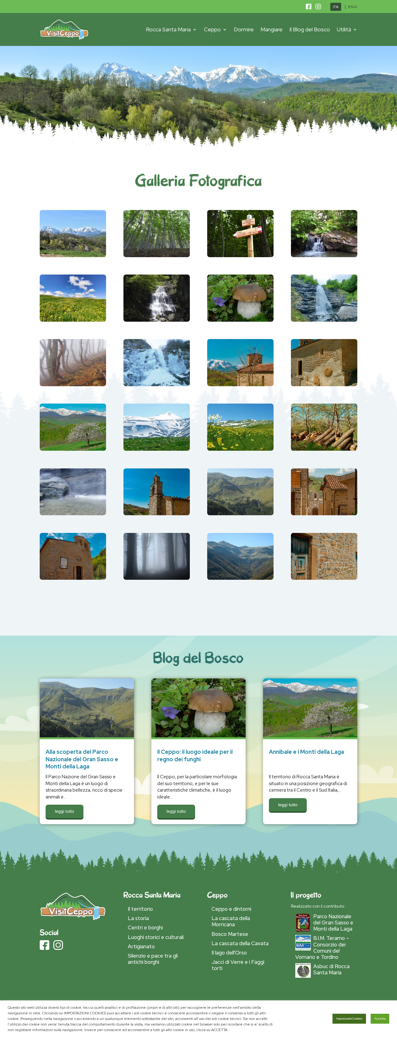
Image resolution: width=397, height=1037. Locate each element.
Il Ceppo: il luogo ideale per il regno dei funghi (195, 755)
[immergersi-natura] (240, 406)
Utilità (344, 29)
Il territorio (140, 908)
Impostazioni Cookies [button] (349, 1019)
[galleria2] (240, 471)
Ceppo (212, 29)
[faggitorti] (73, 342)
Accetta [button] (380, 1019)
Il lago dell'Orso (229, 952)
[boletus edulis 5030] (240, 277)
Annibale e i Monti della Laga (306, 752)
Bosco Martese (230, 934)
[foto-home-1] (156, 406)
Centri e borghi (145, 927)
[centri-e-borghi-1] (73, 213)
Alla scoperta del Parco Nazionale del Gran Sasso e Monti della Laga (82, 759)
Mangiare (272, 29)
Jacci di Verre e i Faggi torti (238, 965)
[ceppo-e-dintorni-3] (240, 213)
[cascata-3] (324, 213)
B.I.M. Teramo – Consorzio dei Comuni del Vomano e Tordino (322, 947)
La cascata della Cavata (240, 943)
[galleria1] (156, 536)
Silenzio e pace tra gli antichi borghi (153, 958)
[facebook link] (308, 8)
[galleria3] (240, 536)
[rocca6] (73, 536)
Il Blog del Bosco (309, 29)
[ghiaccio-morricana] (156, 342)
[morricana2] (324, 277)
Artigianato (141, 946)
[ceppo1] (73, 406)
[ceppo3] (324, 406)
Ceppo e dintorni (231, 908)
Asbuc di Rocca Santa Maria (331, 969)
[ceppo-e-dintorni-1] (73, 277)
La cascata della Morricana (231, 921)
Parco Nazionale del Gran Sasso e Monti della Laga (333, 922)
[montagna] (240, 342)
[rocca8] (156, 471)
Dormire (244, 29)
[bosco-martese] (156, 213)
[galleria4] (73, 471)
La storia (138, 918)
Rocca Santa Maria (168, 29)
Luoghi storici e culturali (156, 937)
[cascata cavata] (156, 277)
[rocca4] (324, 342)
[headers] (324, 471)
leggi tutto (64, 811)
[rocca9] (324, 536)
